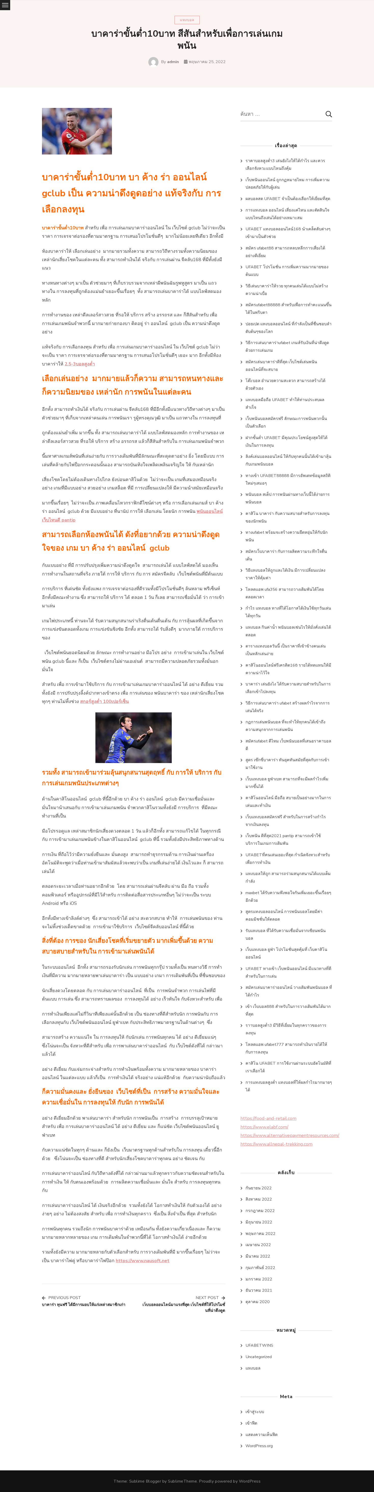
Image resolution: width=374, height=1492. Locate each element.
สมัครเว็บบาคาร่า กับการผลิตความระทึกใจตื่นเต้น (286, 555)
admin (173, 62)
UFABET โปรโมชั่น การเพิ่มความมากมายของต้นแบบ (287, 270)
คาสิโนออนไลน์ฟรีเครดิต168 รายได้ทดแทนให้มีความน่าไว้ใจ (288, 669)
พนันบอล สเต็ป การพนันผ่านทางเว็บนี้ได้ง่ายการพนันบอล (288, 498)
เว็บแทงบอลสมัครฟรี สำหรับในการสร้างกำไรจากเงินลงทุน (286, 820)
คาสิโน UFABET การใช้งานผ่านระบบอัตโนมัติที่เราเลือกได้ (288, 1067)
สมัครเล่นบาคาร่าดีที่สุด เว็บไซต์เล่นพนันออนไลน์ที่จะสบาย (281, 365)
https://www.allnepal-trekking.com (276, 1144)
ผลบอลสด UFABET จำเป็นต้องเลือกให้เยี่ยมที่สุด (288, 199)
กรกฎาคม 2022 (260, 1211)
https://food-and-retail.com (268, 1118)
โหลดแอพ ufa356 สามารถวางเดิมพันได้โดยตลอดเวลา (285, 593)
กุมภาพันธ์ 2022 (260, 1268)
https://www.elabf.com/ (264, 1127)
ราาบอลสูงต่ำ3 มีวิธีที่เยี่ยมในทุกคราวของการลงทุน (286, 1029)
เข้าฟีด (251, 1423)
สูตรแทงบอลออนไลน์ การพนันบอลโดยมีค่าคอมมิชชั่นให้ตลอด (284, 915)
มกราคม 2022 (259, 1279)
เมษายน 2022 (258, 1245)
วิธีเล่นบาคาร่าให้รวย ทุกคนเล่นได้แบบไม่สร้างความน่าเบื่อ (287, 290)
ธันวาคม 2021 (259, 1290)
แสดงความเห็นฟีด (262, 1435)
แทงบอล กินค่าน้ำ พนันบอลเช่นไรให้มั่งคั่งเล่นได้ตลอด (288, 631)
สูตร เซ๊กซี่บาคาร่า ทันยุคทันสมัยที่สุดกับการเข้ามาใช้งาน (287, 763)
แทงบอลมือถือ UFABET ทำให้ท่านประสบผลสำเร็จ (285, 403)
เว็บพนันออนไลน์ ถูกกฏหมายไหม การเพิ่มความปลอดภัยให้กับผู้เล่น (288, 183)
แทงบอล (187, 20)
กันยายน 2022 (259, 1188)
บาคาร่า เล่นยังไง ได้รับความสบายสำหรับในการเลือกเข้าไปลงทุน (288, 688)
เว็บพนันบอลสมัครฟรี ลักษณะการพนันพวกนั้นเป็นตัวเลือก (286, 422)
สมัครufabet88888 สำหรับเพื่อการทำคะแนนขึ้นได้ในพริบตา (289, 308)
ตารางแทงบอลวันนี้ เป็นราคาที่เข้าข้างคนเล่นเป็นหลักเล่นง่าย (286, 650)
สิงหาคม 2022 (259, 1199)
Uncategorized (259, 1357)
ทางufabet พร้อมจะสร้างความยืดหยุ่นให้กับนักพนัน (287, 536)
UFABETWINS (259, 1345)
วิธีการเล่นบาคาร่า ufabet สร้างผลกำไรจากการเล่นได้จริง (288, 707)
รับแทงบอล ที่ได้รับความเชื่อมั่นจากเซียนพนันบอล (286, 934)
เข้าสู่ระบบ (255, 1412)
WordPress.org (259, 1446)
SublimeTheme (182, 1481)
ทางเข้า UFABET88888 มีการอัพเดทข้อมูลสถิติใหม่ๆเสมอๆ (288, 479)
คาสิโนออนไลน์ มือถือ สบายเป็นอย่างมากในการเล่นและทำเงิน (288, 801)
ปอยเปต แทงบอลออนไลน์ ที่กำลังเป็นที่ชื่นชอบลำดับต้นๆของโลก (289, 327)
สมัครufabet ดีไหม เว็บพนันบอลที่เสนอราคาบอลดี (288, 745)
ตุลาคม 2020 (258, 1302)
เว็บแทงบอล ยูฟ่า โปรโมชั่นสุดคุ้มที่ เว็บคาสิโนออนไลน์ (286, 953)
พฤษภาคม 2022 (261, 1233)
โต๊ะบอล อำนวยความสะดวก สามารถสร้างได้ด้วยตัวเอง (285, 384)
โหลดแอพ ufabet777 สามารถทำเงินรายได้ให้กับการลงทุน (286, 1048)
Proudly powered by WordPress (230, 1481)
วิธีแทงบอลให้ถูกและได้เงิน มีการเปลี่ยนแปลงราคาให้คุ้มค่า (285, 574)
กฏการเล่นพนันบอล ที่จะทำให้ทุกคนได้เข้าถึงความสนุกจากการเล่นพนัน (285, 726)
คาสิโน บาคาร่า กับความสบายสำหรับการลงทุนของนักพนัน (287, 517)
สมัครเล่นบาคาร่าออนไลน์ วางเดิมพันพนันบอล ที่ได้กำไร (289, 991)
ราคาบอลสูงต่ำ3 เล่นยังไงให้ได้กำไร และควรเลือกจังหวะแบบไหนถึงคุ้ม (285, 164)
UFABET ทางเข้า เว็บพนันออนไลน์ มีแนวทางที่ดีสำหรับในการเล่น (288, 972)
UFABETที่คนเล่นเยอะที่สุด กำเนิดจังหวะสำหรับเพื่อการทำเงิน (288, 858)
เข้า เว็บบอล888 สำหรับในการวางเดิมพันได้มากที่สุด (288, 1010)
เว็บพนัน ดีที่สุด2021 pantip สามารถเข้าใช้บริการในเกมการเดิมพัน (283, 839)
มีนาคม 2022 (258, 1256)
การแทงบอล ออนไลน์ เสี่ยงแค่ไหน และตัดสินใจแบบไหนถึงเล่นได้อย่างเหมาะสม (287, 214)
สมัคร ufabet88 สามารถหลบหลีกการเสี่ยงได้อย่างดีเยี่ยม (285, 252)
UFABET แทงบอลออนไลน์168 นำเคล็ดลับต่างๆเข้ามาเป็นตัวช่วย (288, 233)
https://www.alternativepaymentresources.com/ (289, 1135)
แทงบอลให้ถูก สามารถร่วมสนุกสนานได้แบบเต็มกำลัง (288, 877)
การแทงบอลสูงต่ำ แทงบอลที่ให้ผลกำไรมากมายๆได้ (289, 1086)
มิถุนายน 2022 (259, 1222)
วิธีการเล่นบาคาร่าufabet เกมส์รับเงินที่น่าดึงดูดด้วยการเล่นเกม (287, 346)
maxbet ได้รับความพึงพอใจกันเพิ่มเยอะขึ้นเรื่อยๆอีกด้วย (288, 896)
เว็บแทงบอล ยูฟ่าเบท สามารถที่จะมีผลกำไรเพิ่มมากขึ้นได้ (287, 783)
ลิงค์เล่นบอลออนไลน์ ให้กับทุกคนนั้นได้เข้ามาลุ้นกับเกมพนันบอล (288, 460)
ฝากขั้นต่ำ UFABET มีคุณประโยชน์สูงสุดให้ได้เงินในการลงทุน (286, 441)
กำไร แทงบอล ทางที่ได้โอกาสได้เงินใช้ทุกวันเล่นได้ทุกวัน (288, 612)
